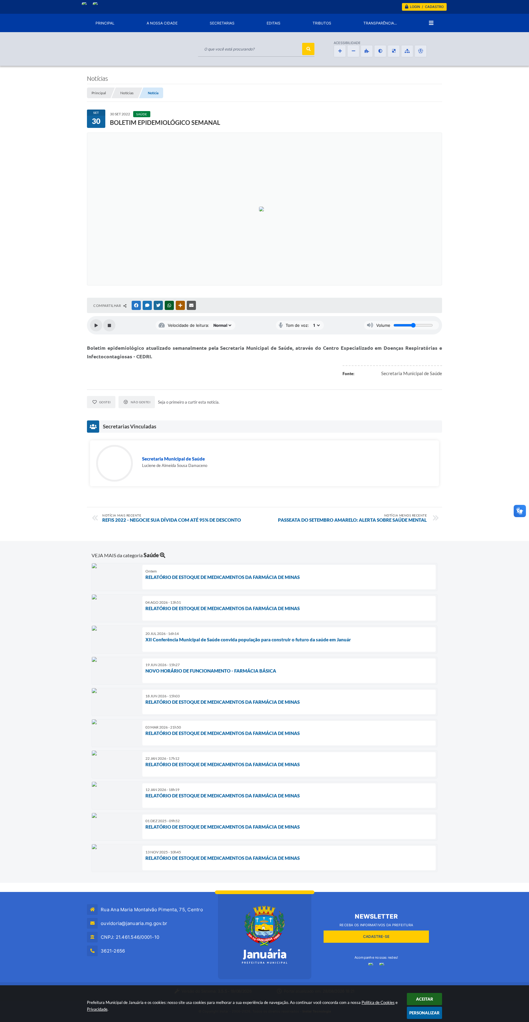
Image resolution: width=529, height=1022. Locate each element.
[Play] (96, 325)
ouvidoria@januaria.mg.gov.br (134, 923)
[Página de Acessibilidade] (421, 51)
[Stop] (109, 325)
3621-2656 (113, 951)
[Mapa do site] (407, 51)
